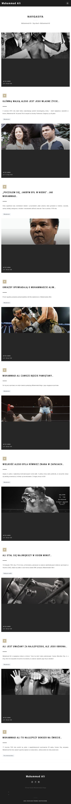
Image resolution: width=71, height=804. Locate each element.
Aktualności (7, 119)
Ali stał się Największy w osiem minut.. (27, 555)
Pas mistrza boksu (8, 755)
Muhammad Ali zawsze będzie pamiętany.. (28, 375)
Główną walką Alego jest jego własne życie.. (31, 101)
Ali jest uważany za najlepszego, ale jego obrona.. (35, 646)
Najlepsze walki (8, 573)
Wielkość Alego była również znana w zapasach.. (33, 464)
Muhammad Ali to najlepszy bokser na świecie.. (32, 737)
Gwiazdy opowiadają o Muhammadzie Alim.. (29, 287)
